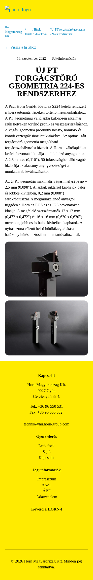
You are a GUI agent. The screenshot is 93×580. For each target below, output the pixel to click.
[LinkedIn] (52, 520)
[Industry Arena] (52, 534)
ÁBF (47, 491)
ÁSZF (47, 485)
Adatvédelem (46, 497)
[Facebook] (30, 520)
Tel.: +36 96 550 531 (46, 406)
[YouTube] (41, 534)
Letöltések (46, 446)
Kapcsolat (46, 458)
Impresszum (46, 479)
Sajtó (47, 452)
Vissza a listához (23, 47)
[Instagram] (41, 520)
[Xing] (63, 520)
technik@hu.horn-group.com (46, 424)
